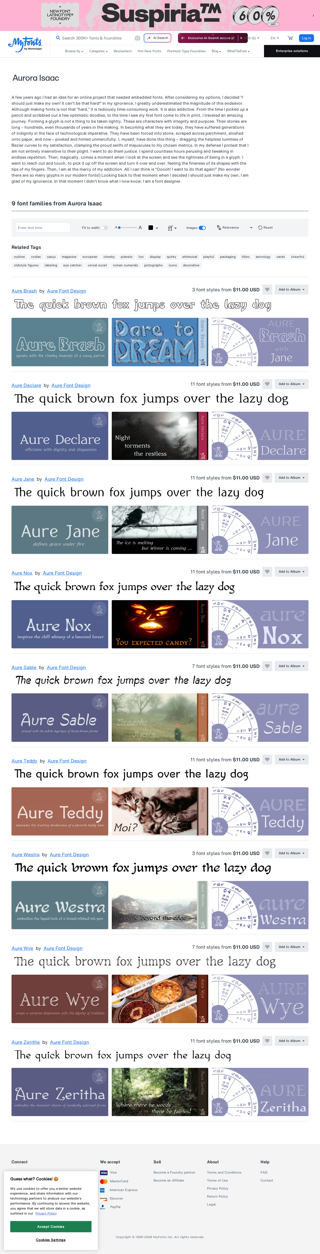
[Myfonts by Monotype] (25, 44)
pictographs (153, 265)
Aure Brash (24, 291)
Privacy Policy (217, 1189)
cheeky (109, 257)
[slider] (127, 227)
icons (173, 265)
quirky (171, 257)
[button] (314, 15)
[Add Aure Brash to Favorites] (267, 290)
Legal (211, 1205)
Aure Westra (26, 854)
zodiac (36, 257)
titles (246, 257)
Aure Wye (22, 948)
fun (141, 257)
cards (280, 257)
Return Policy (217, 1197)
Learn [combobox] (224, 38)
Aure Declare (26, 385)
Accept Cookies (50, 1226)
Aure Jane (23, 479)
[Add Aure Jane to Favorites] (267, 478)
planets (126, 257)
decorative (191, 265)
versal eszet (97, 265)
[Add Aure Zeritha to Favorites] (267, 1041)
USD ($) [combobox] (250, 38)
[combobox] (112, 38)
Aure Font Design (66, 291)
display (155, 257)
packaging (228, 257)
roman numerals (125, 265)
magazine (69, 257)
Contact (266, 1181)
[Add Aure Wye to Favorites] (267, 947)
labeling (51, 265)
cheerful (297, 257)
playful (208, 257)
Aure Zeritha (26, 1042)
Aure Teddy (24, 761)
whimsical (189, 257)
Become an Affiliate (169, 1181)
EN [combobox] (273, 38)
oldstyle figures (26, 265)
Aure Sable (24, 667)
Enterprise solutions (292, 50)
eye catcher (72, 265)
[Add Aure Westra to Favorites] (267, 853)
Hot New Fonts (149, 51)
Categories (97, 51)
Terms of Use (217, 1181)
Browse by (72, 51)
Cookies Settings (51, 1239)
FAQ (263, 1173)
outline (19, 257)
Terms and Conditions (224, 1173)
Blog (215, 51)
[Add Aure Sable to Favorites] (267, 666)
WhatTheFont (237, 51)
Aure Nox (22, 573)
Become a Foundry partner (175, 1173)
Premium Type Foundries (186, 51)
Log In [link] (306, 38)
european (90, 257)
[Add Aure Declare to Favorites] (267, 384)
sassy (51, 257)
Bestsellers (123, 51)
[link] (57, 38)
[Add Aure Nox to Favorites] (267, 572)
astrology (263, 257)
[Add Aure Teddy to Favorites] (267, 760)
